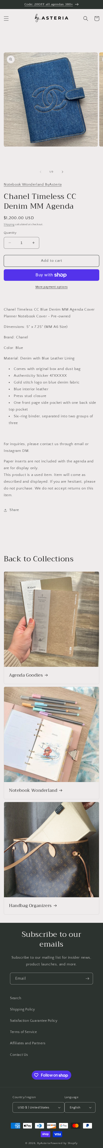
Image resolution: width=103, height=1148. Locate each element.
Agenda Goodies (26, 675)
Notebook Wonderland (33, 790)
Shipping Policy (22, 1009)
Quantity (10, 232)
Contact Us (19, 1055)
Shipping (9, 224)
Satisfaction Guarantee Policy (33, 1021)
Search (16, 998)
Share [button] (14, 510)
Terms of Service (23, 1032)
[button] (6, 18)
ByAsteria (43, 1143)
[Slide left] (40, 171)
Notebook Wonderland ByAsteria (33, 184)
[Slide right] (62, 171)
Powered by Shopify (64, 1143)
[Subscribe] (87, 978)
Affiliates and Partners (28, 1043)
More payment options (52, 287)
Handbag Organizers (30, 906)
